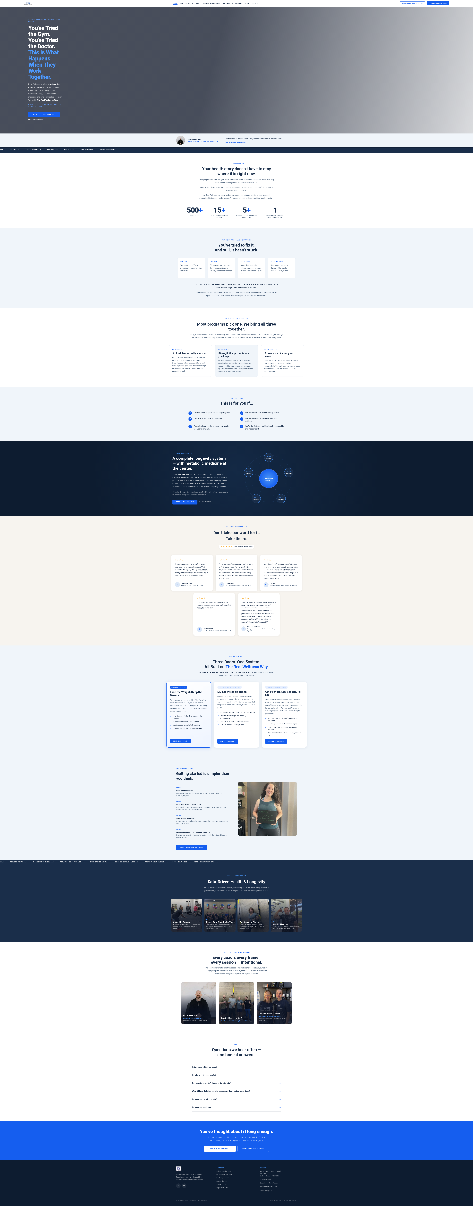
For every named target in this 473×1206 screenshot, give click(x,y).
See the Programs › (276, 741)
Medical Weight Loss (211, 3)
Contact (256, 3)
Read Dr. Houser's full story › (235, 142)
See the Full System (185, 502)
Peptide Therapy (221, 1181)
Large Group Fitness (223, 1188)
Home (175, 3)
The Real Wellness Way (190, 3)
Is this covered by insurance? (204, 1067)
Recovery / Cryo (221, 1184)
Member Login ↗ (266, 1190)
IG (178, 1185)
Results (238, 3)
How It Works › (205, 502)
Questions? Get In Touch (412, 3)
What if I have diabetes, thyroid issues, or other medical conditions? (221, 1091)
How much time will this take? (204, 1099)
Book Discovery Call (438, 3)
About (247, 3)
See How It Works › (36, 120)
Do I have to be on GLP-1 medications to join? (211, 1083)
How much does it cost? (202, 1107)
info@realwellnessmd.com (269, 1186)
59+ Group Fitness (222, 1178)
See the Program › (180, 741)
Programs (228, 3)
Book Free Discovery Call (44, 114)
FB (184, 1185)
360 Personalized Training (225, 1174)
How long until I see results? (204, 1075)
